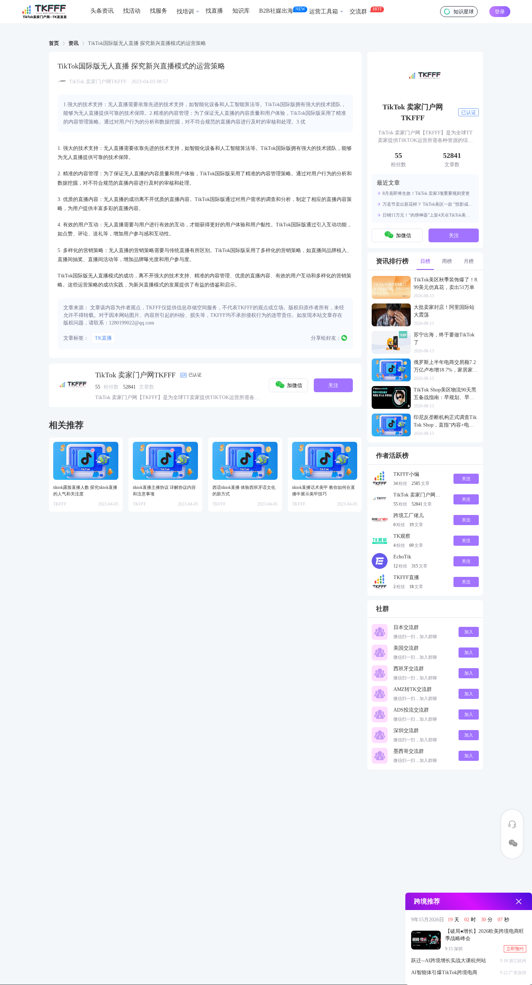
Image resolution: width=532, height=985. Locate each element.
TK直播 (103, 338)
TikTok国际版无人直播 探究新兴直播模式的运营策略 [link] (147, 43)
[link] (54, 43)
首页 (54, 43)
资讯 (73, 43)
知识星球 (463, 11)
